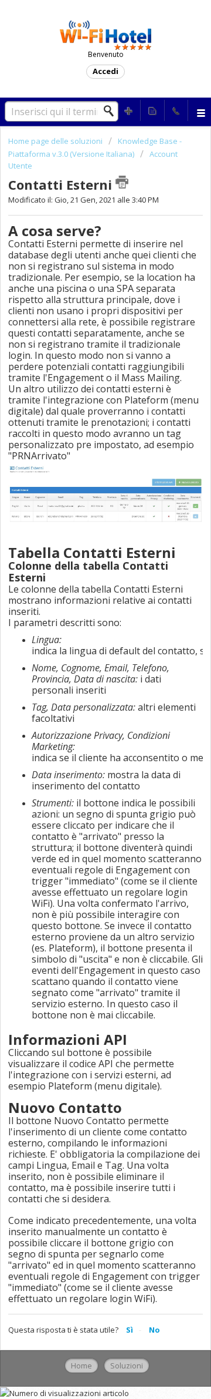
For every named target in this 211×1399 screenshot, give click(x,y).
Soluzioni (126, 1365)
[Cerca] (112, 111)
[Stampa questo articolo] (121, 182)
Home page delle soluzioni (56, 141)
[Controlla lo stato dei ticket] (152, 110)
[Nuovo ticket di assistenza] (129, 110)
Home (81, 1365)
